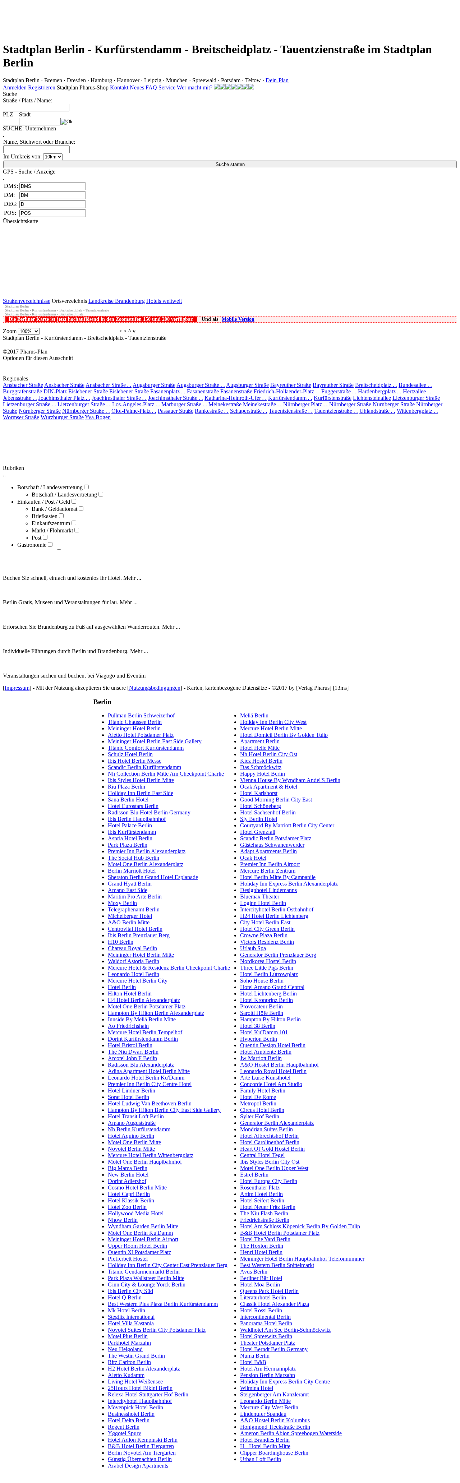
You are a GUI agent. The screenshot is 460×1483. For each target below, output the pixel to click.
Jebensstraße (20, 398)
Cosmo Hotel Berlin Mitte (137, 1187)
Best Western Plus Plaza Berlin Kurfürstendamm (163, 1304)
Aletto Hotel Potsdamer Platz (141, 735)
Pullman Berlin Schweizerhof (141, 715)
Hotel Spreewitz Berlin (266, 1336)
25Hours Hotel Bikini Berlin (140, 1388)
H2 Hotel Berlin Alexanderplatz (144, 1369)
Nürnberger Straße (350, 404)
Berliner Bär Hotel (261, 1278)
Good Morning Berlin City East (276, 799)
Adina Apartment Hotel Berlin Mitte (149, 1071)
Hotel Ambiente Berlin (265, 1052)
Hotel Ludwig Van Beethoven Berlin (150, 1103)
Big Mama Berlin (127, 1168)
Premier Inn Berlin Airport (270, 864)
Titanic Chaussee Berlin (135, 722)
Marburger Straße (184, 404)
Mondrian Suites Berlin (266, 1129)
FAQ (151, 87)
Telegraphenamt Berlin (134, 909)
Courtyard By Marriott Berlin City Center (287, 825)
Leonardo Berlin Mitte (265, 1401)
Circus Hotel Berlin (262, 1110)
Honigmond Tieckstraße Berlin (275, 1427)
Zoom (10, 331)
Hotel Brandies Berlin (265, 1440)
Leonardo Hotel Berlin (133, 974)
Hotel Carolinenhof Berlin (269, 1142)
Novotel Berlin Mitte (131, 1149)
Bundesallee (415, 385)
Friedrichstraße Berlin (264, 1220)
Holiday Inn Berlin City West (273, 722)
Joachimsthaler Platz (64, 398)
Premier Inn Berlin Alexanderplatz (146, 851)
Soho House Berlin (262, 981)
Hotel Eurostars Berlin (133, 806)
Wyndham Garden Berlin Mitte (143, 1226)
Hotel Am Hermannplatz (268, 1369)
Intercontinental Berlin (265, 1317)
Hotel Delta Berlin (129, 1420)
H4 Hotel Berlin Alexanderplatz (144, 1000)
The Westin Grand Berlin (136, 1356)
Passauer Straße (175, 411)
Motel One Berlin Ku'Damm (140, 1233)
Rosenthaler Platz (260, 1187)
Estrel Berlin (254, 1175)
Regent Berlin (123, 1427)
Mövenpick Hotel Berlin (135, 1407)
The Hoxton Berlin (261, 1246)
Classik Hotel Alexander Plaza (274, 1304)
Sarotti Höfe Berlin (261, 1013)
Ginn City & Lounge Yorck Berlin (146, 1284)
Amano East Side (127, 890)
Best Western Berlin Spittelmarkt (277, 1265)
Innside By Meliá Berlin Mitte (142, 1019)
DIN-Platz (55, 391)
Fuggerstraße (338, 391)
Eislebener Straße (88, 391)
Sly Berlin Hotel (258, 819)
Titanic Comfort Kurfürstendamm (146, 748)
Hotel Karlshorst (258, 793)
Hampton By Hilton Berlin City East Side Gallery (164, 1110)
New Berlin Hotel (128, 1175)
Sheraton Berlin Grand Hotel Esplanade (153, 877)
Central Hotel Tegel (262, 1155)
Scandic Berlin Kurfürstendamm (144, 767)
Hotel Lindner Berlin (131, 1090)
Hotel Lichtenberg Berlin (268, 993)
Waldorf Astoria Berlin (133, 961)
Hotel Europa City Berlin (268, 1181)
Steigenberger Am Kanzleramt (274, 1394)
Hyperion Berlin (258, 1039)
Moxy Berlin (122, 903)
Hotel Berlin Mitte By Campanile (278, 877)
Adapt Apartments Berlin (268, 851)
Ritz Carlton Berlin (129, 1362)
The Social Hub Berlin (133, 858)
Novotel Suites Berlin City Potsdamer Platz (157, 1330)
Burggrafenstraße (22, 391)
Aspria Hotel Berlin (130, 838)
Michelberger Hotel (130, 916)
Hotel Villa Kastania (131, 1323)
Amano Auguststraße (132, 1123)
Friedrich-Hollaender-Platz (287, 391)
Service (166, 87)
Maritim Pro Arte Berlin (135, 896)
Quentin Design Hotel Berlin (272, 1045)
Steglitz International (131, 1317)
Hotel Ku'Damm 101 (264, 1032)
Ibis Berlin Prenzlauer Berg (139, 935)
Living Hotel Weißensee (135, 1381)
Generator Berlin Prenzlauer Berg (278, 955)
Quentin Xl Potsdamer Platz (139, 1252)
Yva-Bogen (98, 417)
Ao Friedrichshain (128, 1026)
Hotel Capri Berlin (129, 1194)
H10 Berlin (120, 942)
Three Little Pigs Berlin (266, 968)
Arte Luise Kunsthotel (265, 1078)
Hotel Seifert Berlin (262, 1200)
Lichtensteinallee (372, 398)
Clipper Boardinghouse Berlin (274, 1453)
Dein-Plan (277, 80)
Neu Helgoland (125, 1349)
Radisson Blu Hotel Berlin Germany (149, 812)
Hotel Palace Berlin (130, 825)
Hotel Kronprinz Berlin (266, 1000)
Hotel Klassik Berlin (131, 1200)
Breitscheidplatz (376, 385)
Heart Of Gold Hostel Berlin (272, 1149)
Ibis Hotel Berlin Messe (134, 761)
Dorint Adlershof (127, 1181)
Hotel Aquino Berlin (131, 1136)
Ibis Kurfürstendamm (132, 832)
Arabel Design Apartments (138, 1466)
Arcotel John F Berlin (132, 1058)
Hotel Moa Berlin (260, 1284)
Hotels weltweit (164, 301)
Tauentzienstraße (291, 411)
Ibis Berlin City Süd (130, 1291)
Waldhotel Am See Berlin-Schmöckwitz (285, 1330)
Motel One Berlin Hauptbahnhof (145, 1162)
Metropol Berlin (258, 1103)
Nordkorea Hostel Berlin (268, 961)
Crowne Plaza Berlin (264, 935)
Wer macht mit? (194, 87)
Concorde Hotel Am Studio (271, 1084)
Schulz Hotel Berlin (130, 754)
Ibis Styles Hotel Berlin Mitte (141, 780)
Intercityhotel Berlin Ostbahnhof (276, 909)
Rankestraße (212, 411)
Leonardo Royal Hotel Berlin (273, 1071)
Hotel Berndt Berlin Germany (274, 1349)
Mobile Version (238, 319)
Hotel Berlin (122, 987)
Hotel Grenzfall (257, 832)
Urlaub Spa (253, 948)
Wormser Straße (21, 417)
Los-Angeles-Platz (136, 404)
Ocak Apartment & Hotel (268, 787)
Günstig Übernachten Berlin (140, 1459)
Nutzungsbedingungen (154, 688)
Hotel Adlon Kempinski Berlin (143, 1440)
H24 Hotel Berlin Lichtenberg (274, 916)
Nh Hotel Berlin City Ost (268, 754)
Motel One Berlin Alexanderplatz (145, 864)
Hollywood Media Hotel (136, 1213)
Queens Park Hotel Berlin (269, 1291)
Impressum (17, 688)
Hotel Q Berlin (125, 1297)
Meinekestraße (225, 404)
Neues (137, 87)
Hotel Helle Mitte (260, 748)
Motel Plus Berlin (128, 1336)
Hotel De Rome (258, 1097)
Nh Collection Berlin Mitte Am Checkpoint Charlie (166, 774)
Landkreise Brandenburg (116, 301)
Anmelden (15, 87)
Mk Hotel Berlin (126, 1310)
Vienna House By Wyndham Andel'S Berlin (290, 780)
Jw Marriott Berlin (261, 1058)
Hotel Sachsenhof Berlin (268, 812)
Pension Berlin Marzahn (267, 1375)
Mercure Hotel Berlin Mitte (271, 728)
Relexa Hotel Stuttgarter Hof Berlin (148, 1394)
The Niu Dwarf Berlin (133, 1052)
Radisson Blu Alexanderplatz (141, 1065)
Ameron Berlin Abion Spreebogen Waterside (291, 1433)
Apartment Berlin (260, 741)
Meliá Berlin (254, 715)
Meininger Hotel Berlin (134, 728)
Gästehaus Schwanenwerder (272, 845)
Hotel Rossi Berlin (261, 1310)
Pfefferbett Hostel (128, 1259)
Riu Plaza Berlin (126, 787)
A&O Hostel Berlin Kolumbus (275, 1420)
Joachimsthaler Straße (119, 398)
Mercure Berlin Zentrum (267, 871)
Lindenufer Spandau (263, 1414)
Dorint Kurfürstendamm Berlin (143, 1039)
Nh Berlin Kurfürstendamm (139, 1129)
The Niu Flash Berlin (264, 1213)
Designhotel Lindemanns (268, 890)
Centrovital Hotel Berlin (135, 929)
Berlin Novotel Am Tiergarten (142, 1453)
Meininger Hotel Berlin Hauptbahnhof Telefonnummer (302, 1259)
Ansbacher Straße (23, 385)
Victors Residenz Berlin (267, 942)
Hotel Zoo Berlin (127, 1207)
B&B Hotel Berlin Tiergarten (141, 1446)
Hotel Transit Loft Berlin (136, 1116)
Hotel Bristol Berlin (130, 1045)
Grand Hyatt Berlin (130, 884)
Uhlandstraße (377, 411)
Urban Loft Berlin (260, 1459)
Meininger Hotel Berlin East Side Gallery (155, 741)
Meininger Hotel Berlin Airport (143, 1239)
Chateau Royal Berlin (132, 948)
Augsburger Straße (154, 385)
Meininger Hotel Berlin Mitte (141, 955)
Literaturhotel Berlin (263, 1297)
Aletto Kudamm (126, 1375)
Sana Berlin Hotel (128, 799)
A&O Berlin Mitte (129, 922)
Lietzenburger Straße (416, 398)
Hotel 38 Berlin (257, 1026)
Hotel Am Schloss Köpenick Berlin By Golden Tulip (300, 1226)
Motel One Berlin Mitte (134, 1142)
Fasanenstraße (203, 391)
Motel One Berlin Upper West (274, 1168)
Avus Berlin (253, 1272)
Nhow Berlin (123, 1220)
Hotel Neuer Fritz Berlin (267, 1207)
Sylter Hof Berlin (259, 1116)
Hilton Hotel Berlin (130, 993)
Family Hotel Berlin (262, 1090)
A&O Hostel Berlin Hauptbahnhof (279, 1065)
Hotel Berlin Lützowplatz (269, 974)
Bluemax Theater (259, 896)
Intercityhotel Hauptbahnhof (140, 1401)
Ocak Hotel (253, 858)
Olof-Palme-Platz (133, 411)
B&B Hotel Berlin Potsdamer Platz (279, 1233)
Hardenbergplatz (379, 391)
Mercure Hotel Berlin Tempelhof (145, 1032)
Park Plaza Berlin (127, 845)
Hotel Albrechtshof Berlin (269, 1136)
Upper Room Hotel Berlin (137, 1246)
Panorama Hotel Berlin (266, 1323)
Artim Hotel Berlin (261, 1194)
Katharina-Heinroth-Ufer (235, 398)
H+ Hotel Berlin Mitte (265, 1446)
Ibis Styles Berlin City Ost (269, 1162)
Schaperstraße (248, 411)
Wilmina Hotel (256, 1388)
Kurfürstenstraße (332, 398)
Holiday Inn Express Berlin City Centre (285, 1381)
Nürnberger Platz (305, 404)
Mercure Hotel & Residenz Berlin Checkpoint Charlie (169, 968)
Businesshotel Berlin (131, 1414)
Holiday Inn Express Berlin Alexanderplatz (289, 884)
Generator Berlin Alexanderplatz (277, 1123)
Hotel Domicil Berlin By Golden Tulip (284, 735)
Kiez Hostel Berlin (261, 761)
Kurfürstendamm (290, 398)
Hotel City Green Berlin (267, 929)
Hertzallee (417, 391)
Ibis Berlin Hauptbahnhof (137, 819)
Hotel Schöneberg (260, 806)
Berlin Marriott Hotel (132, 871)
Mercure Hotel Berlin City (137, 981)
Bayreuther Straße (290, 385)
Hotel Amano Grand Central (272, 987)
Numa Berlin (255, 1356)
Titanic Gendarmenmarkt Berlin (144, 1272)
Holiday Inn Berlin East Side (140, 793)
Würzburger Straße (62, 417)
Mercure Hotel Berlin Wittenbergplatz (150, 1155)
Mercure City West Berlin (269, 1407)
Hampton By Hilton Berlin (270, 1019)
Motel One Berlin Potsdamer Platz (146, 1006)
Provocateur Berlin (261, 1006)
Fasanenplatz (167, 391)
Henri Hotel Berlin (261, 1252)
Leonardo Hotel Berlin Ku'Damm (146, 1078)
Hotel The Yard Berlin (265, 1239)
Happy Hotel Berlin (262, 774)
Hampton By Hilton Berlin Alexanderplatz (156, 1013)
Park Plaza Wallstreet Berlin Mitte (146, 1278)
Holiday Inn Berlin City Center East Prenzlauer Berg (167, 1265)
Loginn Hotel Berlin (263, 903)
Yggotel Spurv (124, 1433)
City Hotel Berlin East (265, 922)
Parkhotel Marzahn (129, 1343)
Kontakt (119, 87)
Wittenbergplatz (417, 411)
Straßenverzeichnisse (26, 301)
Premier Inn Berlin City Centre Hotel (150, 1084)
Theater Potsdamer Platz (267, 1343)
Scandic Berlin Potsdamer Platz (275, 838)
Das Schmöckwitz (260, 767)
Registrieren (41, 87)
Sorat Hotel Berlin (128, 1097)
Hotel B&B (253, 1362)
